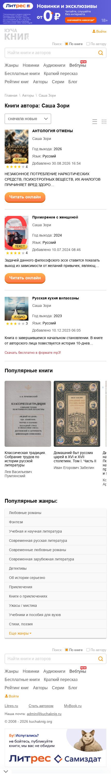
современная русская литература (38, 541)
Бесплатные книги (22, 73)
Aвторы (28, 95)
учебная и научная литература (35, 531)
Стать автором (41, 706)
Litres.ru (11, 706)
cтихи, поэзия (21, 624)
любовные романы (25, 513)
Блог (72, 82)
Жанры (12, 65)
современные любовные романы (37, 550)
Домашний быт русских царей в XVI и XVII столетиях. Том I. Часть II (75, 457)
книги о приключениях (28, 596)
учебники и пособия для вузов (35, 615)
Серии (58, 82)
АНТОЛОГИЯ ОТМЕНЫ (52, 131)
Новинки (31, 65)
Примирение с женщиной (55, 217)
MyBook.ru (73, 706)
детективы (18, 568)
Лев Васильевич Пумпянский (18, 474)
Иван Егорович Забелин (74, 468)
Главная (11, 95)
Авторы (40, 82)
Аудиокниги (54, 65)
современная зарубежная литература (41, 559)
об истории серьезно (27, 578)
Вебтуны (77, 65)
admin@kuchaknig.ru (44, 714)
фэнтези (16, 522)
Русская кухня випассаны (55, 298)
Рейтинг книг (17, 82)
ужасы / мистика (23, 605)
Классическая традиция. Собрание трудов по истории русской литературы (25, 459)
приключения (20, 587)
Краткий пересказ (60, 73)
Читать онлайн (25, 197)
